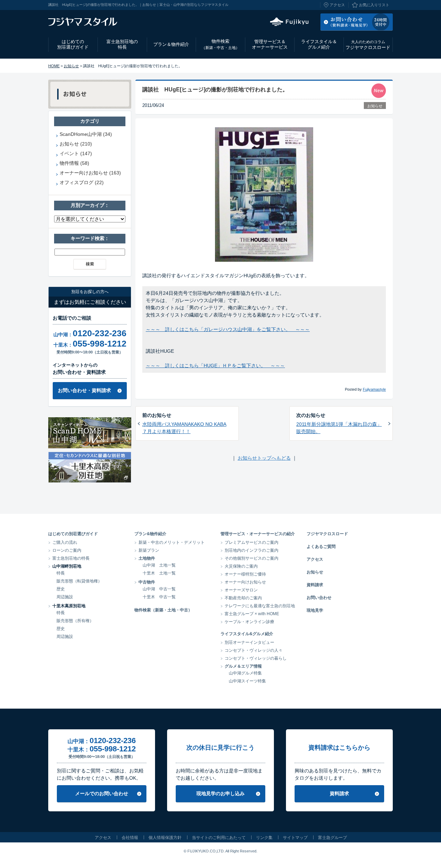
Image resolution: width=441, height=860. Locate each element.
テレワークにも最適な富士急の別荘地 (260, 605)
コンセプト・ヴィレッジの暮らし (256, 658)
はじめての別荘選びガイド (73, 44)
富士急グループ (332, 837)
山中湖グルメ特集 (245, 673)
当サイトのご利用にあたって (219, 837)
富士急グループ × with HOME (252, 613)
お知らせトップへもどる (264, 458)
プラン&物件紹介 (150, 533)
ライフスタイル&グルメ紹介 (246, 633)
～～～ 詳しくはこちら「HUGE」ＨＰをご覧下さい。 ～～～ (215, 365)
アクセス (337, 5)
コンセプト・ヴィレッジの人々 (254, 650)
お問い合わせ (319, 597)
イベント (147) (76, 153)
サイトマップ (295, 837)
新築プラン (149, 550)
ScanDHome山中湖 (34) (86, 134)
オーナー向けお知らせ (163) (90, 173)
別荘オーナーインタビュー (249, 642)
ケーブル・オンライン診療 (249, 621)
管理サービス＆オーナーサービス (270, 44)
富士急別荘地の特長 (122, 44)
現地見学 (315, 610)
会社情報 (130, 837)
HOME (54, 66)
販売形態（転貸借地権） (79, 581)
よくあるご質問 (321, 546)
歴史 (61, 589)
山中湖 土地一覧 (159, 565)
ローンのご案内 (66, 550)
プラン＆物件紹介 (171, 44)
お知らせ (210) (76, 144)
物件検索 (220, 44)
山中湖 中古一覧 (159, 589)
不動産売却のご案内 (243, 598)
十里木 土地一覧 (159, 573)
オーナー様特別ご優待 (245, 574)
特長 (61, 573)
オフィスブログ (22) (82, 182)
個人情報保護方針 (165, 837)
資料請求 (315, 584)
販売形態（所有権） (75, 620)
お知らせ (71, 66)
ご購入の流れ (64, 542)
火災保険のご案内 (241, 566)
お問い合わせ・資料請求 (84, 390)
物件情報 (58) (74, 163)
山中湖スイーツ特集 (247, 681)
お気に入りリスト (374, 5)
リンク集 (264, 837)
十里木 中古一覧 (159, 596)
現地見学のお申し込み (220, 793)
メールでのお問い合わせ (101, 793)
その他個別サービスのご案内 (251, 558)
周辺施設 (65, 596)
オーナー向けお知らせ (245, 582)
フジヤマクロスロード (368, 45)
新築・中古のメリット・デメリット (172, 542)
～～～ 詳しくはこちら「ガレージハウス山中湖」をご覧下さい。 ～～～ (228, 329)
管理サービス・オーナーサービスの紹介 (257, 533)
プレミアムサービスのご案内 (251, 542)
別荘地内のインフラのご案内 (251, 550)
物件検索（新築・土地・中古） (163, 610)
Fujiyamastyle (374, 389)
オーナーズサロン (241, 590)
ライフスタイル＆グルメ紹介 (319, 44)
